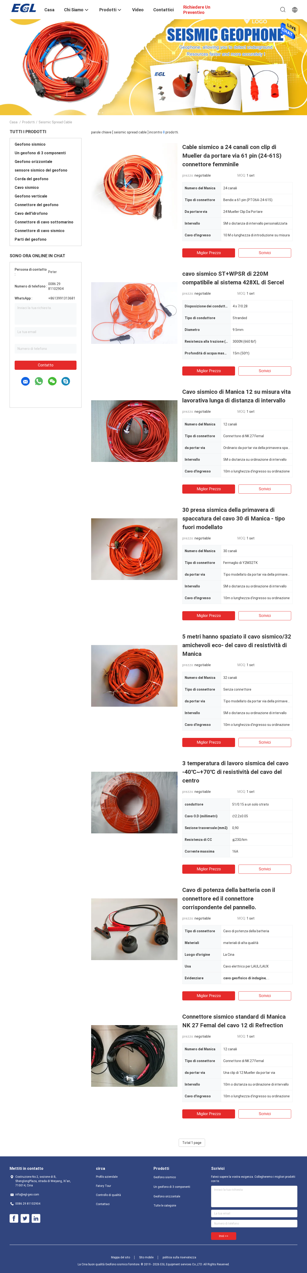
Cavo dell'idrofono (31, 213)
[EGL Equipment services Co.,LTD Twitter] (25, 1218)
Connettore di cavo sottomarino (44, 222)
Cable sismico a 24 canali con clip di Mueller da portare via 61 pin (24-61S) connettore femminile (232, 156)
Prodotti (28, 122)
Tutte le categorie (165, 1205)
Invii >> (223, 1236)
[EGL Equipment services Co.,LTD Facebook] (14, 1218)
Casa (14, 122)
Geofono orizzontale (33, 161)
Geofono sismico (30, 144)
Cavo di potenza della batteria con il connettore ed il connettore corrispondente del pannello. (228, 899)
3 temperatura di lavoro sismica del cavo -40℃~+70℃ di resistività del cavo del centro (235, 772)
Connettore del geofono (37, 205)
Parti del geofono (31, 239)
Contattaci (103, 1204)
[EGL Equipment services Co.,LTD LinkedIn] (36, 1218)
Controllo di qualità (108, 1195)
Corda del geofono (31, 179)
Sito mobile (146, 1257)
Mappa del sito (120, 1257)
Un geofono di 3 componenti (40, 153)
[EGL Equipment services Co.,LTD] (24, 8)
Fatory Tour (103, 1186)
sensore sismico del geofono (41, 170)
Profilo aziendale (107, 1176)
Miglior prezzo (209, 253)
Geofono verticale (31, 196)
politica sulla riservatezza (179, 1257)
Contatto (45, 365)
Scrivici (265, 253)
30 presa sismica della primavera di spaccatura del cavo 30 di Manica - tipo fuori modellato (233, 519)
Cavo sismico (27, 187)
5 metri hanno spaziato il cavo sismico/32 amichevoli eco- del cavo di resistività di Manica (236, 645)
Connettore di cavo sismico (40, 230)
